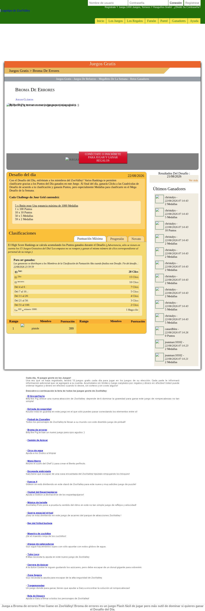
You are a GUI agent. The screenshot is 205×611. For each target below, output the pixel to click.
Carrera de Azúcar (37, 564)
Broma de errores (37, 430)
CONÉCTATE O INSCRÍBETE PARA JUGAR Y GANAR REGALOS (103, 157)
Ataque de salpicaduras (40, 544)
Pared (164, 21)
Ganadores (179, 21)
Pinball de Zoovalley (38, 419)
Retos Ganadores (139, 78)
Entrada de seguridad (39, 409)
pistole (35, 328)
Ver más (193, 180)
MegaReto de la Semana (113, 78)
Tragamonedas (35, 585)
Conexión (176, 2)
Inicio (100, 21)
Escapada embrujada (39, 471)
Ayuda (194, 21)
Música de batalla (37, 502)
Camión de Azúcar (37, 440)
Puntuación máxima (90, 238)
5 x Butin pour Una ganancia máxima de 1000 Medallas (46, 205)
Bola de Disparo (36, 596)
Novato (136, 239)
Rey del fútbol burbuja (39, 523)
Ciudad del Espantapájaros (42, 492)
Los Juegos (116, 21)
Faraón (151, 21)
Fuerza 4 (32, 481)
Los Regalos (135, 21)
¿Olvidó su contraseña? (153, 7)
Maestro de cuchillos (39, 533)
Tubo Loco (33, 554)
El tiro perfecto (36, 396)
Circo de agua (35, 450)
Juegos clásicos (24, 99)
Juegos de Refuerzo (85, 78)
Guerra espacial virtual (40, 513)
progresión (117, 239)
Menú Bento (34, 461)
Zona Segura (34, 575)
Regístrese (192, 2)
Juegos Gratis (19, 71)
